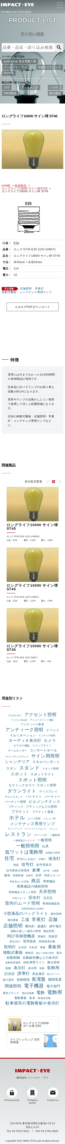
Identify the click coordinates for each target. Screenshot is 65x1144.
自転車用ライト (34, 962)
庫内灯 (30, 926)
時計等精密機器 (21, 936)
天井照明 (47, 891)
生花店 (22, 947)
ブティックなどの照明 (41, 806)
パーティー (52, 796)
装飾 (42, 968)
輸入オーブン (53, 974)
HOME (6, 185)
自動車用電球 (13, 962)
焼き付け (15, 941)
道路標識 (23, 979)
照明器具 (29, 941)
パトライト (34, 796)
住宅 (9, 858)
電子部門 (53, 986)
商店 (36, 880)
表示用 (32, 968)
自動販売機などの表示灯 (41, 957)
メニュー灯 (49, 818)
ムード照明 (34, 818)
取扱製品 (21, 185)
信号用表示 (44, 864)
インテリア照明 (46, 735)
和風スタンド (52, 875)
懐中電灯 (55, 926)
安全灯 (34, 897)
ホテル (17, 817)
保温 (16, 865)
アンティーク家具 (32, 724)
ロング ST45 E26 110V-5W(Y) (22, 657)
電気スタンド (11, 993)
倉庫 (36, 870)
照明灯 (10, 947)
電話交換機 (28, 993)
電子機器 (34, 985)
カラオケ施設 (21, 745)
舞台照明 (53, 962)
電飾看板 (20, 998)
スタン (11, 768)
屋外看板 (12, 920)
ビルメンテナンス (44, 802)
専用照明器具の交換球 (32, 909)
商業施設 (49, 881)
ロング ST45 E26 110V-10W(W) (23, 536)
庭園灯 (42, 926)
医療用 (29, 875)
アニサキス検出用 (19, 720)
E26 (16, 242)
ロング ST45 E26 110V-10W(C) (23, 597)
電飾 (40, 992)
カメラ (50, 740)
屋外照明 (56, 914)
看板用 (54, 946)
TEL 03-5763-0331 (18, 1131)
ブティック (16, 806)
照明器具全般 (47, 941)
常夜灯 (39, 288)
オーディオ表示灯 (25, 740)
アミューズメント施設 (42, 720)
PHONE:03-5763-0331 (16, 12)
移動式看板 (9, 292)
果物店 (42, 936)
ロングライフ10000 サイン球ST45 (24, 188)
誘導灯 (23, 973)
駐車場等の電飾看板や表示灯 (32, 1003)
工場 (25, 919)
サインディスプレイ (17, 756)
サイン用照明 (45, 755)
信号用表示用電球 (17, 870)
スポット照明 (32, 779)
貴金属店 (38, 973)
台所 (39, 875)
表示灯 (19, 968)
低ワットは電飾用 (24, 852)
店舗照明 (26, 288)
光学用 (46, 871)
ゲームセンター (17, 750)
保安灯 (54, 858)
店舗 (53, 919)
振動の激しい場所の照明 (26, 931)
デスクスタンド (14, 796)
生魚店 (33, 947)
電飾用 (54, 992)
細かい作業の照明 (45, 953)
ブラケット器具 (43, 811)
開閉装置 (55, 979)
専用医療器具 (51, 903)
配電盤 (39, 979)
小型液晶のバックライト (25, 913)
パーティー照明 (15, 801)
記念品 (10, 973)
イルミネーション (23, 735)
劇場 (7, 875)
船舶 (8, 968)
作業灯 (42, 859)
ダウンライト (21, 790)
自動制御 (13, 957)
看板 (43, 947)
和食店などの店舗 (19, 881)
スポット (19, 774)
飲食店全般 (44, 998)
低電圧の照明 (53, 852)
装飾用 (53, 967)
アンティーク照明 (24, 729)
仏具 (45, 846)
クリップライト (42, 745)
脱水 (59, 952)
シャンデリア (17, 762)
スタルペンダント (46, 762)
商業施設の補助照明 (32, 886)
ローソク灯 (40, 835)
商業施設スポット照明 (22, 892)
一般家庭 (55, 835)
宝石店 (48, 898)
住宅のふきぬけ (26, 859)
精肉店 (29, 952)
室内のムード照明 (22, 903)
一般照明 (44, 840)
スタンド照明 (50, 768)
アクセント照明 (40, 714)
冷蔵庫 (55, 871)
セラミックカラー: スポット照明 (32, 785)
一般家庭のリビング (24, 840)
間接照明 (13, 986)
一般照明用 (27, 845)
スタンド (29, 768)
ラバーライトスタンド (35, 829)
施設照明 (48, 931)
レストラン (18, 834)
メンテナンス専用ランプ (36, 292)
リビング (53, 829)
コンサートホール (43, 750)
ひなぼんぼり (15, 715)
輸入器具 (8, 979)
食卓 (32, 998)
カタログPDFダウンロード (32, 306)
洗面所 (53, 936)
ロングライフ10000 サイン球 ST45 (32, 526)
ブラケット (20, 811)
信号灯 (27, 864)
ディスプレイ (48, 791)
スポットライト (42, 774)
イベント (53, 730)
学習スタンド (19, 898)
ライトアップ (15, 828)
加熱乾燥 (18, 875)
